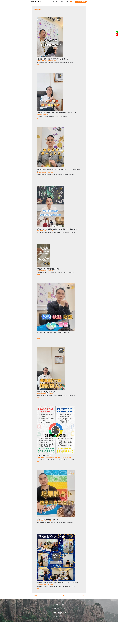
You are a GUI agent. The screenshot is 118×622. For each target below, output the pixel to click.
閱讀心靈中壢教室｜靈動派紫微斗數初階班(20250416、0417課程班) (57, 583)
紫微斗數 (41, 60)
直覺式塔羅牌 (58, 457)
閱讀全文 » (38, 64)
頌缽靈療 (38, 230)
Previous (35, 595)
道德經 (53, 1)
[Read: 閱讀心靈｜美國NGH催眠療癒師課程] (43, 255)
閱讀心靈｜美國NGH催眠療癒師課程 (48, 269)
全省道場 (67, 1)
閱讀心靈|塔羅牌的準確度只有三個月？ (49, 519)
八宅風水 (67, 457)
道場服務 (38, 60)
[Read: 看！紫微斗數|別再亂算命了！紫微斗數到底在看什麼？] (56, 306)
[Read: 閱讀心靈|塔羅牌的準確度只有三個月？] (56, 493)
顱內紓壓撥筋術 (63, 457)
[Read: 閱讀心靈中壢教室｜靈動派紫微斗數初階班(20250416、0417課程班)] (56, 557)
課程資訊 (44, 60)
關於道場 (57, 1)
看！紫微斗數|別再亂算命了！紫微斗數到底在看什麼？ (53, 332)
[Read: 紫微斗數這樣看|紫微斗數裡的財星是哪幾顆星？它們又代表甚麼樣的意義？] (50, 147)
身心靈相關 (48, 60)
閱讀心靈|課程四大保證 (44, 455)
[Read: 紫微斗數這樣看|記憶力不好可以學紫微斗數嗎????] (50, 36)
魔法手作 (54, 457)
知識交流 (51, 60)
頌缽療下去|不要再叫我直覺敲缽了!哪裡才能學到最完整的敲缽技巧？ (58, 229)
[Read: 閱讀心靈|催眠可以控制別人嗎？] (51, 368)
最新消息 (71, 1)
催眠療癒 (41, 270)
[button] (81, 2)
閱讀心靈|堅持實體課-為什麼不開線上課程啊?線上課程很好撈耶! (56, 113)
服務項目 (62, 1)
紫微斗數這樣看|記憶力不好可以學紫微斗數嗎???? (52, 59)
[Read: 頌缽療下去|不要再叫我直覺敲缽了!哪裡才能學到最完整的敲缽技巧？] (50, 206)
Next (83, 595)
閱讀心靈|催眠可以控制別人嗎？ (47, 392)
